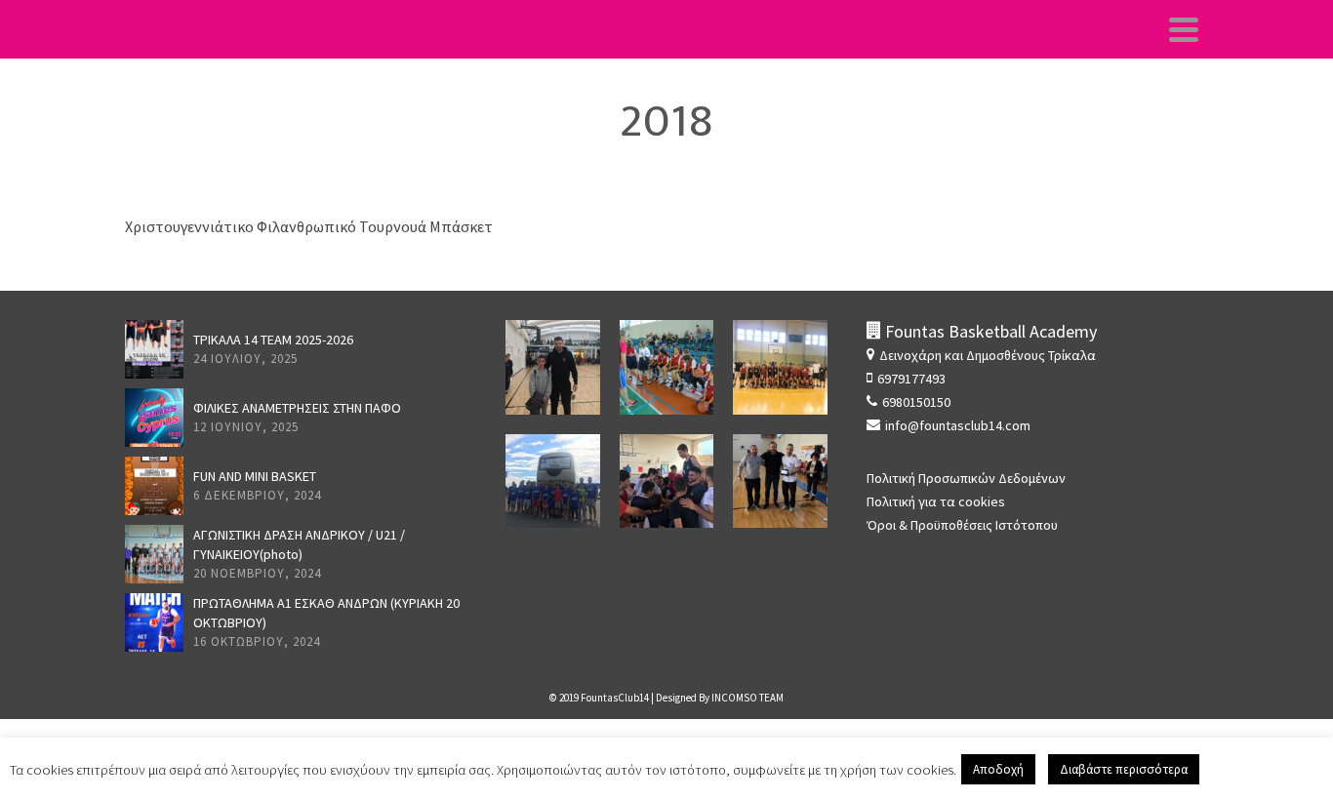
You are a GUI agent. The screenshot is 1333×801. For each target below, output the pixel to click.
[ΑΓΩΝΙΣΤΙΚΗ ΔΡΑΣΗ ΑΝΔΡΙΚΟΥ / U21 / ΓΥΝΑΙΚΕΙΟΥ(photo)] (154, 554)
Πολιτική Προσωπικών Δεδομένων (966, 478)
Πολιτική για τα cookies (936, 501)
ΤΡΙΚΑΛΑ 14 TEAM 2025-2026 (273, 339)
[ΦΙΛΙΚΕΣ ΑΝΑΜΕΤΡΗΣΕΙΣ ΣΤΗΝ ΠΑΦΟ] (154, 417)
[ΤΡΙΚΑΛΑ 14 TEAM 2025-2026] (154, 349)
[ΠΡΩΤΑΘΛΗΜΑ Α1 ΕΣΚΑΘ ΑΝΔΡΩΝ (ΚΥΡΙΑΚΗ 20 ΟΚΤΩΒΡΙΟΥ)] (154, 622)
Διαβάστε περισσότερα (1124, 769)
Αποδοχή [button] (998, 769)
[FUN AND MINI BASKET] (154, 486)
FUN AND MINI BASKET (254, 476)
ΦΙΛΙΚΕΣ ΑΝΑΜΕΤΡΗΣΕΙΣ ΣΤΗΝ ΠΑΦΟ (297, 408)
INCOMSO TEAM (747, 697)
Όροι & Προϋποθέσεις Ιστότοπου (962, 525)
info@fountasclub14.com (957, 425)
